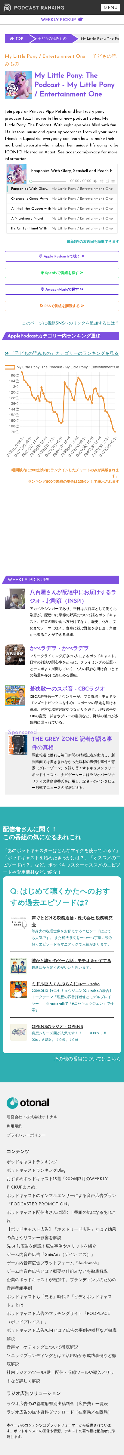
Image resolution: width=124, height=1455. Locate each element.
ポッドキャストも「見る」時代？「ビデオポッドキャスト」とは (59, 1301)
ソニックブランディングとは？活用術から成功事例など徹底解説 (61, 1360)
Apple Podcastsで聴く (62, 256)
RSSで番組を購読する (62, 306)
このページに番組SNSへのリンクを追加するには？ (70, 323)
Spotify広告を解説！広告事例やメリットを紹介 (51, 1246)
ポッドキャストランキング (32, 1162)
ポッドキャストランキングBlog (36, 1170)
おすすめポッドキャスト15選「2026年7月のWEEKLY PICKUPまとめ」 (57, 1183)
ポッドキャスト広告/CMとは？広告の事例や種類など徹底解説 (61, 1334)
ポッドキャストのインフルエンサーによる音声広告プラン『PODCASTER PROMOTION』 (61, 1200)
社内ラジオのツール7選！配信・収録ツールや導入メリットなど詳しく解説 (60, 1376)
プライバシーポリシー (26, 1135)
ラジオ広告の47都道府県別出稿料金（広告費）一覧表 (57, 1404)
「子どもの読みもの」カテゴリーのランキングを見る (64, 354)
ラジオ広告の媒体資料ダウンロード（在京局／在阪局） (59, 1412)
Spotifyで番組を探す (62, 273)
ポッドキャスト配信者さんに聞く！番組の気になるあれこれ (61, 1216)
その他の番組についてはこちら (87, 1059)
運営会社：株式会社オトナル (32, 1117)
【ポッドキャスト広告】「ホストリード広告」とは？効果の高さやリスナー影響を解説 (61, 1233)
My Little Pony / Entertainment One (45, 56)
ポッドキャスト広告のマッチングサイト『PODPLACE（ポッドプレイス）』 (58, 1318)
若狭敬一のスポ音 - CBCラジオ (67, 689)
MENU (110, 8)
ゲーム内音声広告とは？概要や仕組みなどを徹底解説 (57, 1271)
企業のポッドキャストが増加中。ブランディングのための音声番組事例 (61, 1284)
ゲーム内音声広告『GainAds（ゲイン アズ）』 (51, 1255)
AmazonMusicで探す (62, 289)
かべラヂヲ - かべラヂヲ (59, 648)
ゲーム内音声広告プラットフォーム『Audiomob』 (54, 1263)
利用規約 (14, 1126)
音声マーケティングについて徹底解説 (42, 1347)
